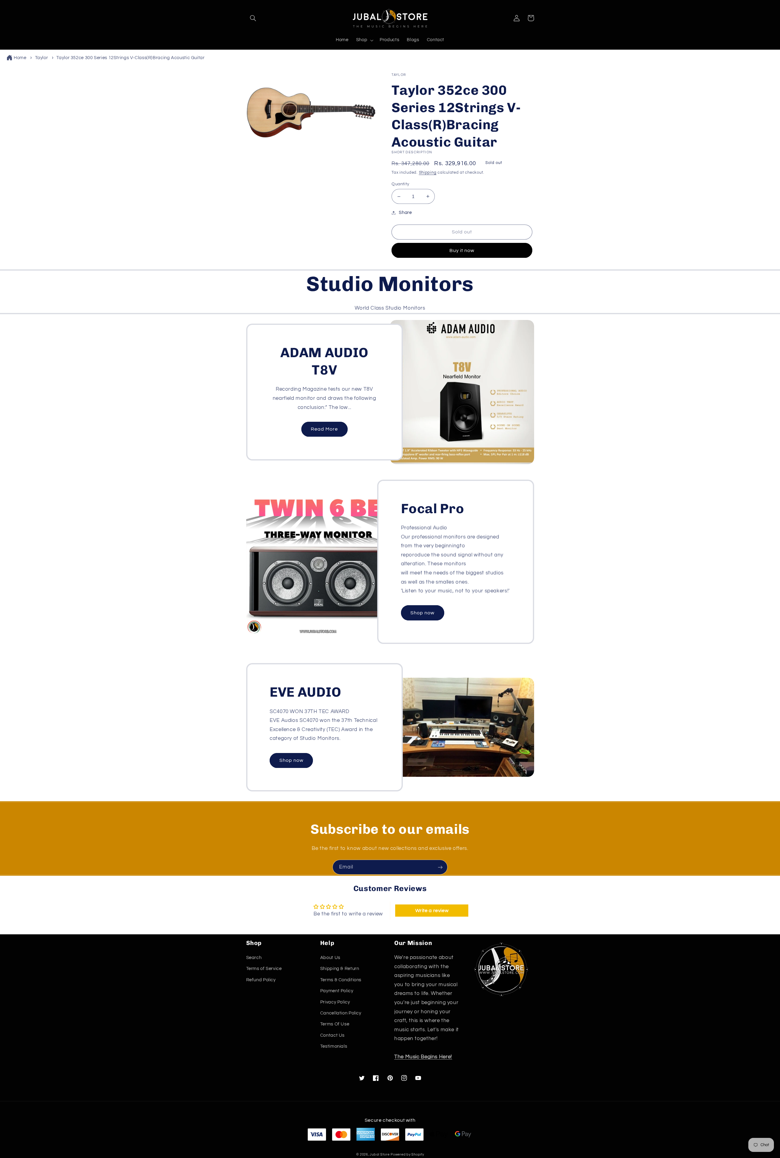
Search (254, 957)
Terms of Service (264, 968)
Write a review (432, 910)
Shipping (428, 173)
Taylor (41, 57)
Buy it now (462, 250)
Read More (324, 429)
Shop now (422, 612)
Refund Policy (261, 980)
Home (20, 57)
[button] (253, 18)
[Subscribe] (440, 867)
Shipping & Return (339, 968)
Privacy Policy (335, 1002)
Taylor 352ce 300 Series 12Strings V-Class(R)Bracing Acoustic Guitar (130, 57)
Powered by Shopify (407, 1154)
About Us (330, 957)
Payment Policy (336, 991)
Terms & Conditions (340, 980)
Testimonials (333, 1046)
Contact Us (332, 1035)
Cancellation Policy (340, 1013)
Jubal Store (379, 1154)
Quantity (400, 184)
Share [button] (405, 212)
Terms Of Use (334, 1024)
